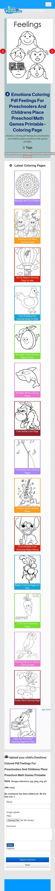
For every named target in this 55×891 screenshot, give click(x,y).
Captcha (10, 848)
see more (46, 709)
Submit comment (27, 859)
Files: (9, 815)
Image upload (13, 812)
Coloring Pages (35, 10)
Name (9, 801)
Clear (27, 864)
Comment (11, 826)
